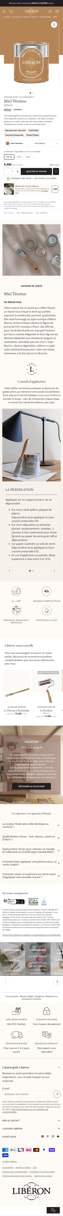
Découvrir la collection (31, 786)
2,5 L (28, 156)
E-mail (5, 1088)
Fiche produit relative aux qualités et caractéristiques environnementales (31, 935)
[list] (31, 54)
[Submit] (57, 1094)
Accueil (7, 17)
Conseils (17, 109)
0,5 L (19, 156)
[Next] (54, 571)
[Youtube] (59, 1136)
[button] (57, 11)
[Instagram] (54, 1136)
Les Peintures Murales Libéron (24, 17)
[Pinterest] (48, 1136)
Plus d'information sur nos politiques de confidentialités (25, 1110)
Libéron (13, 1161)
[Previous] (9, 571)
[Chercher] (11, 11)
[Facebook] (43, 1136)
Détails (7, 109)
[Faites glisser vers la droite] (57, 981)
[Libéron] (31, 11)
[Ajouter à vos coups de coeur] (56, 171)
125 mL (9, 156)
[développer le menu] (4, 11)
